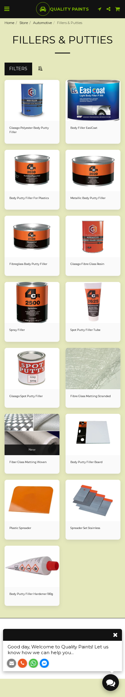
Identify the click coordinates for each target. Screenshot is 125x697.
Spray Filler (17, 329)
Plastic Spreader (20, 528)
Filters (18, 68)
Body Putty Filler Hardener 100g (31, 594)
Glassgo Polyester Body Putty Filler (29, 129)
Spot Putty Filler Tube (85, 329)
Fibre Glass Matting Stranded (90, 396)
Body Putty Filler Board (86, 462)
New (32, 450)
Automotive (42, 23)
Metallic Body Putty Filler (88, 198)
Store (23, 23)
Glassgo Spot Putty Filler (26, 396)
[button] (7, 9)
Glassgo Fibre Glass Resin (87, 264)
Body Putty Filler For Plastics (29, 198)
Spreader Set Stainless (85, 528)
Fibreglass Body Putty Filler (28, 264)
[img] (32, 100)
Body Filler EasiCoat (83, 127)
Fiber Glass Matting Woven (28, 462)
